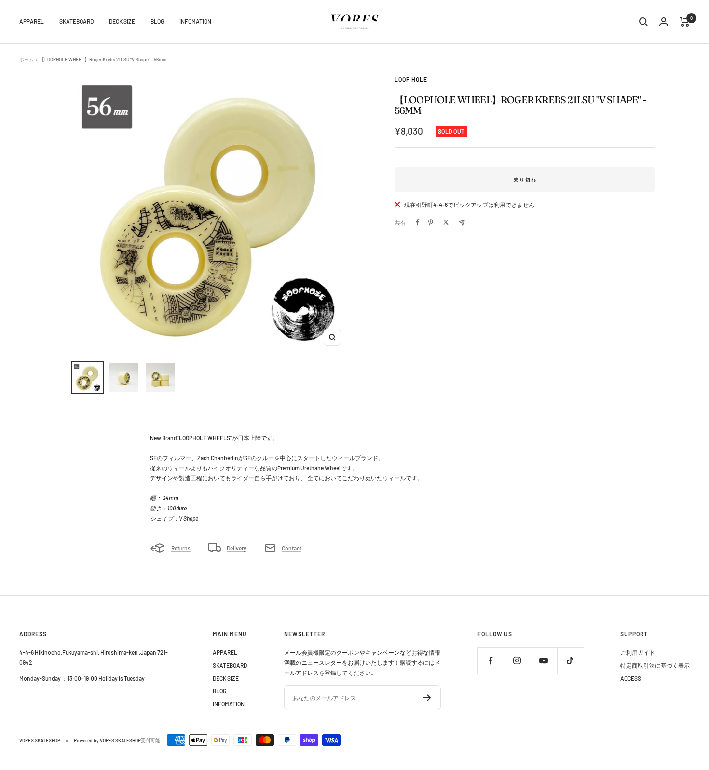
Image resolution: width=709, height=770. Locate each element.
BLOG (157, 21)
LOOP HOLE (411, 79)
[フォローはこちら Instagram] (517, 660)
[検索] (643, 21)
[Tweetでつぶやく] (446, 222)
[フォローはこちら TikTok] (570, 660)
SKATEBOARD (76, 21)
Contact (291, 548)
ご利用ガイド (637, 652)
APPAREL (31, 21)
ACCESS (630, 678)
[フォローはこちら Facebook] (490, 660)
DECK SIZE (122, 21)
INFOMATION (195, 21)
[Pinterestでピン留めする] (430, 222)
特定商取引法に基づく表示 (655, 665)
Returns (181, 548)
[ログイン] (663, 21)
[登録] (427, 697)
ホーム (26, 59)
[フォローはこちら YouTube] (544, 660)
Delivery (236, 548)
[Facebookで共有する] (418, 222)
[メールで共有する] (462, 223)
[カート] (685, 22)
